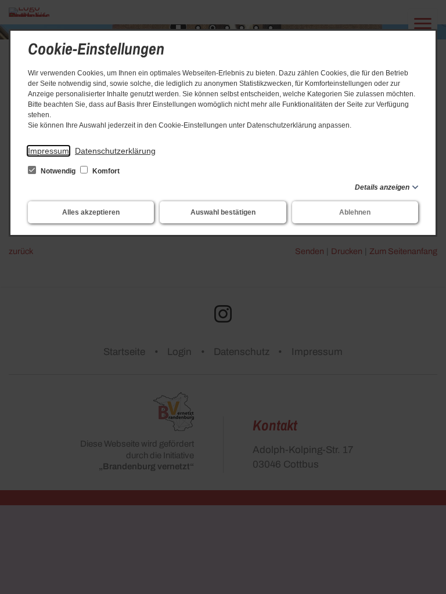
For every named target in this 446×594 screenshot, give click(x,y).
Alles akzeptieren (91, 212)
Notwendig (58, 171)
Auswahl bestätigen (223, 212)
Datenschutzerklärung (115, 150)
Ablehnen (355, 212)
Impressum (48, 150)
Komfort (105, 171)
